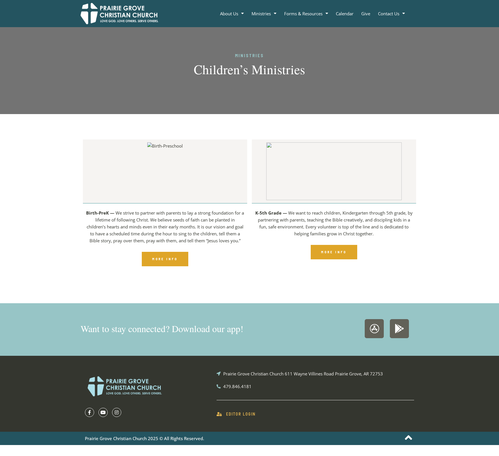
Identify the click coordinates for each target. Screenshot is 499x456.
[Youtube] (103, 412)
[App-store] (374, 328)
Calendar (344, 13)
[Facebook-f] (89, 412)
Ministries (261, 13)
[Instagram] (116, 412)
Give (365, 13)
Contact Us (388, 13)
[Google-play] (399, 328)
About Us (229, 13)
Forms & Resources (303, 13)
